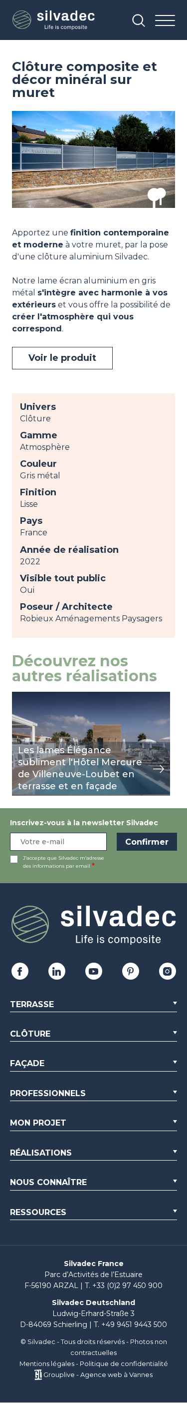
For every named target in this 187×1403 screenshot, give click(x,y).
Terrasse (32, 1004)
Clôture (30, 1034)
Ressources (38, 1212)
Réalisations (41, 1153)
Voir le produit (62, 357)
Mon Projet (38, 1123)
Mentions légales (46, 1364)
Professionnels (48, 1093)
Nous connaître (48, 1182)
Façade (27, 1063)
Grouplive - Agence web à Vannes (98, 1375)
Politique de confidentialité (124, 1364)
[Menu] (165, 21)
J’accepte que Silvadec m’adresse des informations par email (63, 862)
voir (19, 697)
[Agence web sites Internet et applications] (38, 1375)
